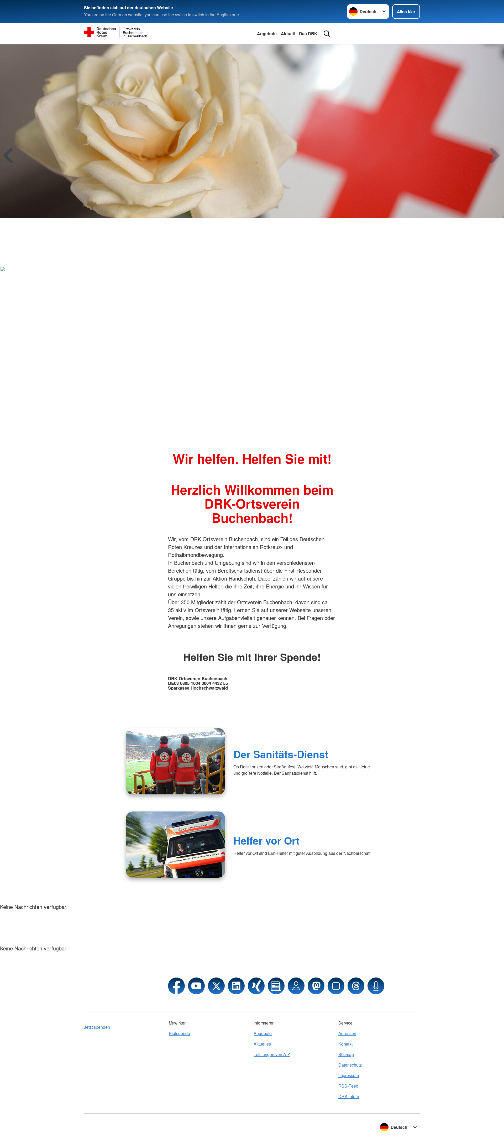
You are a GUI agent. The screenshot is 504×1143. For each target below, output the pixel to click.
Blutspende (179, 1033)
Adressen (347, 1033)
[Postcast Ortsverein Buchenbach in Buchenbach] (376, 986)
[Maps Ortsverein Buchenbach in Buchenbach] (296, 986)
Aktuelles (262, 1044)
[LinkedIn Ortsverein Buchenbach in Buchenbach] (236, 986)
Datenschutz (350, 1065)
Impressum (348, 1075)
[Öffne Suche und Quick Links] (327, 33)
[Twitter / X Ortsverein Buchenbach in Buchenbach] (216, 986)
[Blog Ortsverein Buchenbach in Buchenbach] (276, 986)
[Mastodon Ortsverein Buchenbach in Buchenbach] (316, 986)
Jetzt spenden (97, 1027)
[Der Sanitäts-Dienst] (175, 761)
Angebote (267, 33)
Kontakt (345, 1044)
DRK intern (348, 1096)
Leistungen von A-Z (272, 1054)
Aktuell (288, 33)
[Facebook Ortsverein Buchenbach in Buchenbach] (176, 986)
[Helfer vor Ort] (175, 844)
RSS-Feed (348, 1086)
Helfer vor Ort (266, 840)
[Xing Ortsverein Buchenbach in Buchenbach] (256, 986)
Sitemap (346, 1054)
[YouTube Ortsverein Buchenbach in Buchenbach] (196, 986)
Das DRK (308, 33)
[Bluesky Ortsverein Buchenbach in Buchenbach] (336, 986)
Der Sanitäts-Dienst (280, 754)
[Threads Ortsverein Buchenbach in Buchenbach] (356, 986)
